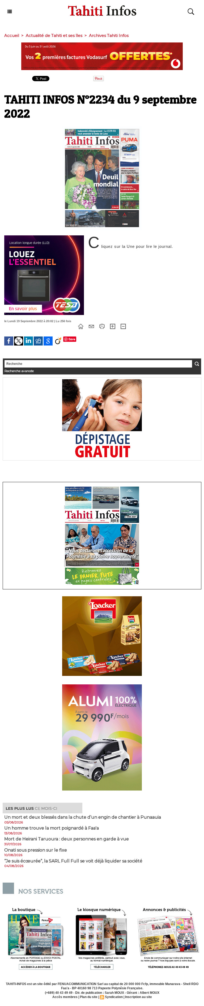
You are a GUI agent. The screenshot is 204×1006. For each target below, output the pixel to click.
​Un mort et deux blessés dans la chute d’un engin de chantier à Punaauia (82, 817)
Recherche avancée (19, 371)
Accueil (11, 35)
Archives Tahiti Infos (109, 35)
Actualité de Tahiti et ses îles (54, 35)
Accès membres (65, 997)
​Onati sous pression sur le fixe (35, 850)
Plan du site (88, 997)
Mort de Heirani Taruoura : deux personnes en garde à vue (66, 839)
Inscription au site (138, 997)
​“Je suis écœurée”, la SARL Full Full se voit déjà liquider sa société (73, 861)
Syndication (114, 997)
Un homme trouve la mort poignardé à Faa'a (51, 828)
